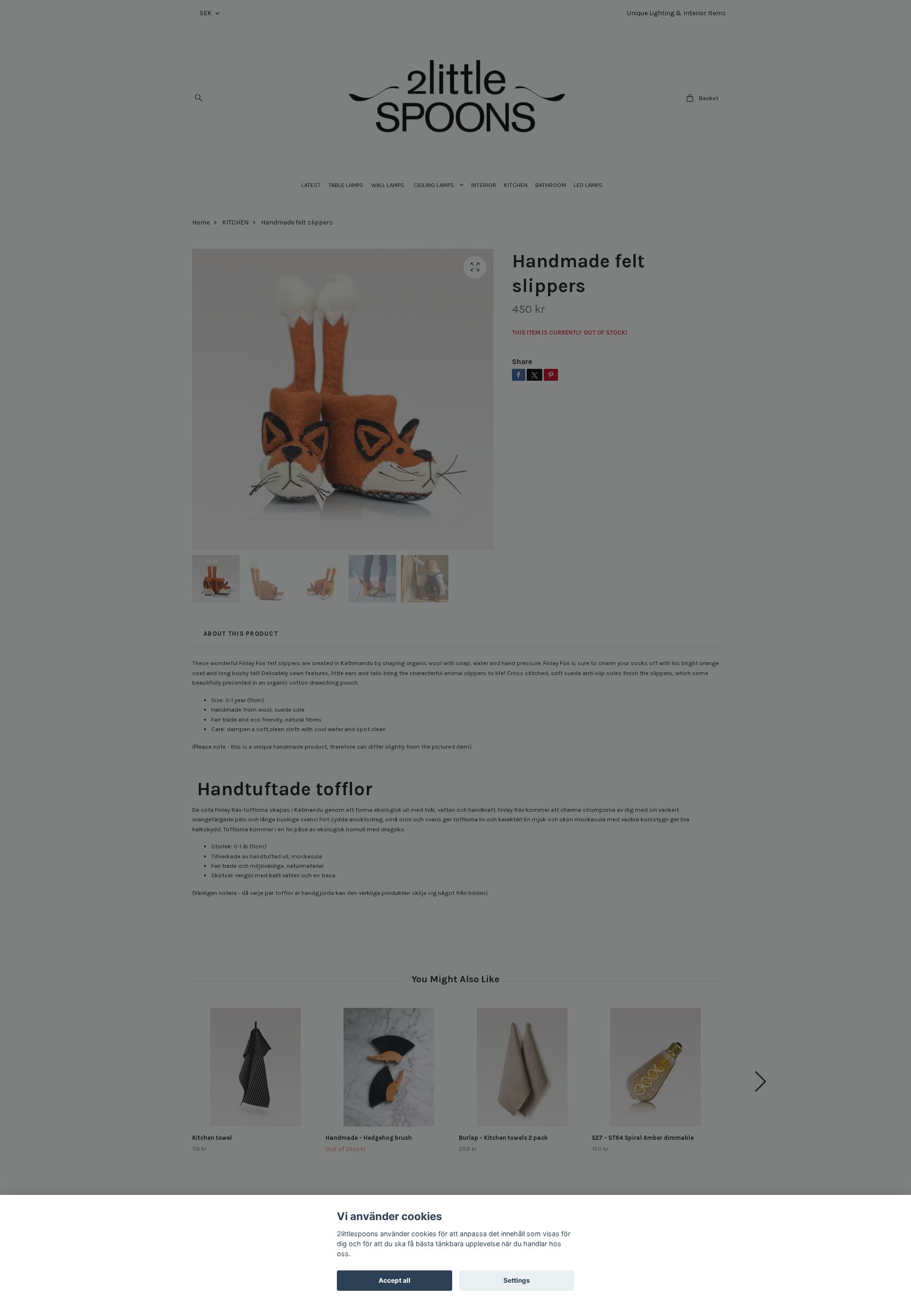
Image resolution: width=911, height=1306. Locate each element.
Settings (516, 1280)
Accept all (394, 1280)
